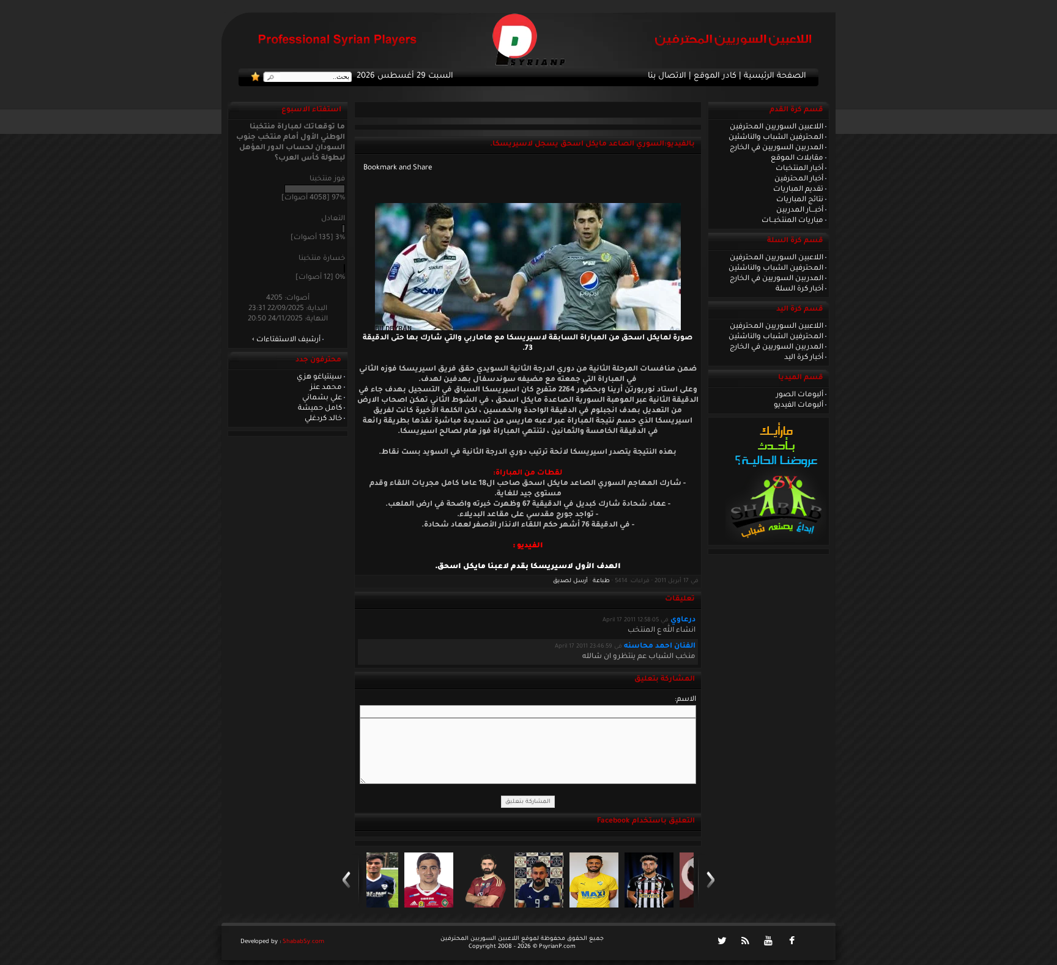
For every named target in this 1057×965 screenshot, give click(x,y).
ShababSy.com (303, 942)
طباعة (601, 581)
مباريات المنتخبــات (792, 220)
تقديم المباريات (798, 189)
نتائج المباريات (799, 200)
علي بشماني (322, 398)
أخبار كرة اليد (803, 357)
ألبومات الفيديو (798, 405)
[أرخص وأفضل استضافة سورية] (775, 541)
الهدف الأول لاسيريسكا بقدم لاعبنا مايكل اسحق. (528, 567)
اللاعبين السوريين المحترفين (776, 127)
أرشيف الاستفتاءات (288, 340)
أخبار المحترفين (798, 179)
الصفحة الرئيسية (775, 76)
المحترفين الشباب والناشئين (776, 137)
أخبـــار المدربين (799, 210)
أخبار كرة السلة (799, 289)
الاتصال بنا (667, 76)
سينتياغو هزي (319, 377)
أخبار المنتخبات (799, 169)
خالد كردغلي (323, 419)
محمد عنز (326, 387)
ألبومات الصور (799, 395)
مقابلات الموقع (797, 158)
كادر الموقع (715, 76)
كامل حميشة (320, 408)
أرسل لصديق (570, 581)
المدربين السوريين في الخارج (776, 148)
